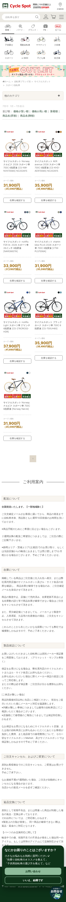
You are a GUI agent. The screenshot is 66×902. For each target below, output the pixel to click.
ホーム (7, 81)
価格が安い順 (21, 111)
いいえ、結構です (33, 880)
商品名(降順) (27, 115)
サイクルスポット (42, 81)
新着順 (54, 111)
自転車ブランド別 (22, 81)
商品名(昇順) (10, 115)
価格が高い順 (39, 111)
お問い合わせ (33, 871)
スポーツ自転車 (13, 85)
